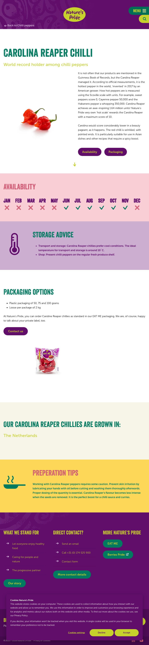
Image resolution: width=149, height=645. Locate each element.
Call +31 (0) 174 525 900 (76, 552)
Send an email (70, 543)
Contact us (15, 331)
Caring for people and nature (25, 559)
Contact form (70, 561)
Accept (126, 632)
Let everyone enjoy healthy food (28, 546)
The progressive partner (26, 570)
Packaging (116, 152)
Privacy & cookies (41, 640)
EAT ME (113, 543)
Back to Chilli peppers (20, 25)
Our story (14, 583)
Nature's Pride (74, 14)
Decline (101, 632)
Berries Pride (116, 554)
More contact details (72, 574)
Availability (89, 152)
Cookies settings (76, 632)
